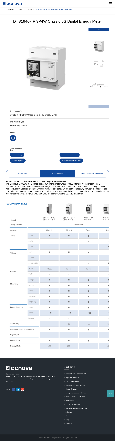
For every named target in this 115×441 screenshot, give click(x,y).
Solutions (68, 412)
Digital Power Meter (72, 377)
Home (21, 9)
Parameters (22, 174)
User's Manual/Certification (92, 174)
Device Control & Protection (75, 397)
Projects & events (71, 416)
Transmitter (69, 400)
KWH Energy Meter (72, 381)
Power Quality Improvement (75, 385)
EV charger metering (72, 404)
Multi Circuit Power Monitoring (76, 408)
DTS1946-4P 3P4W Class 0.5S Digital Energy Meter (54, 9)
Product (30, 9)
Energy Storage (71, 389)
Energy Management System (75, 393)
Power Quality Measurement (75, 374)
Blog (67, 420)
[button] (98, 29)
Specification (57, 174)
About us (68, 423)
